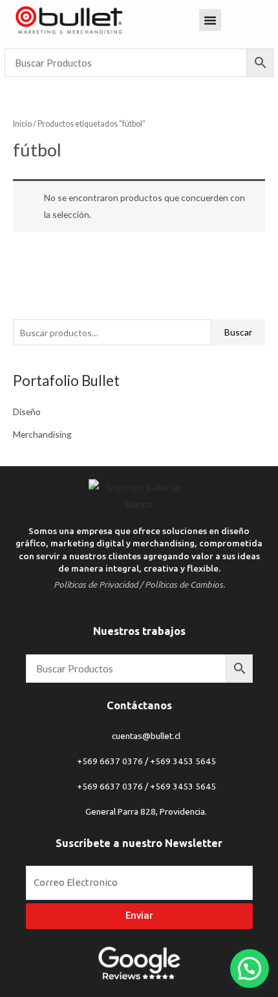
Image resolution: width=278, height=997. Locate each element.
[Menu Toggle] (210, 20)
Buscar (238, 332)
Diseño (27, 411)
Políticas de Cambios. (185, 584)
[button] (249, 968)
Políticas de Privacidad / (98, 584)
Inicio (22, 124)
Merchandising (42, 434)
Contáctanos (139, 705)
